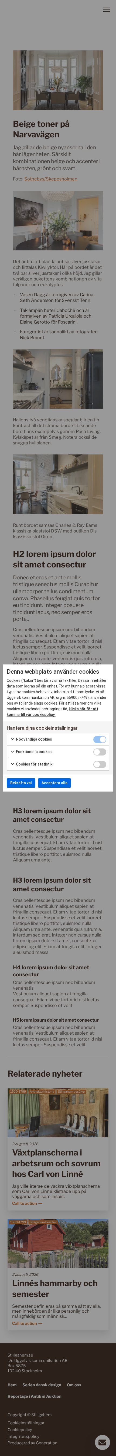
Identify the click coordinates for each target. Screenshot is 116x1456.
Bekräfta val (21, 783)
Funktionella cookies (34, 752)
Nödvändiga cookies (33, 739)
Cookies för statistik (33, 764)
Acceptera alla (54, 783)
